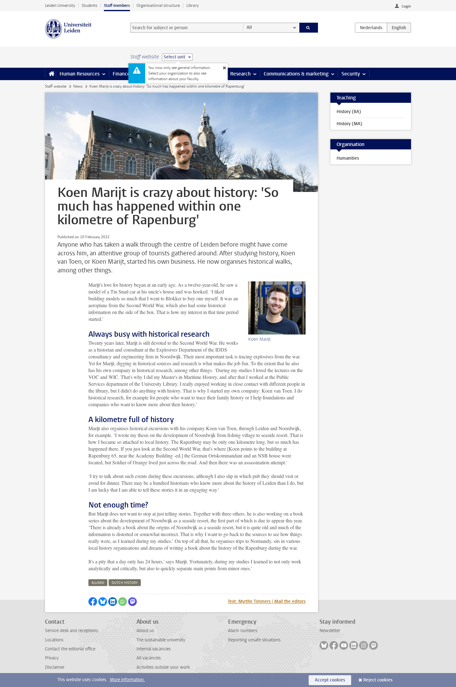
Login (406, 6)
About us (145, 631)
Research (240, 74)
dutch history (125, 582)
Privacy (52, 658)
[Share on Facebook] (92, 601)
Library (192, 5)
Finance (121, 74)
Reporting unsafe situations (254, 640)
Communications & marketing (296, 74)
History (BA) (349, 112)
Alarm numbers (242, 631)
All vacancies (148, 658)
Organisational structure (158, 5)
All (249, 27)
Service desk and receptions (71, 631)
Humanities (348, 158)
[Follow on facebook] (333, 645)
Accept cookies (330, 680)
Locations (54, 640)
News (78, 86)
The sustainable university (160, 640)
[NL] (371, 28)
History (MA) (349, 124)
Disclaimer (55, 667)
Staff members (117, 5)
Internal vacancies (153, 649)
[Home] (50, 74)
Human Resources (80, 74)
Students (89, 5)
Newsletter (330, 631)
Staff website (55, 86)
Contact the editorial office (70, 649)
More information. (127, 680)
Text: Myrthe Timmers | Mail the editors (267, 601)
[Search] (308, 28)
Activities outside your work (163, 667)
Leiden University (60, 5)
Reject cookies (377, 680)
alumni (98, 582)
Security (351, 74)
